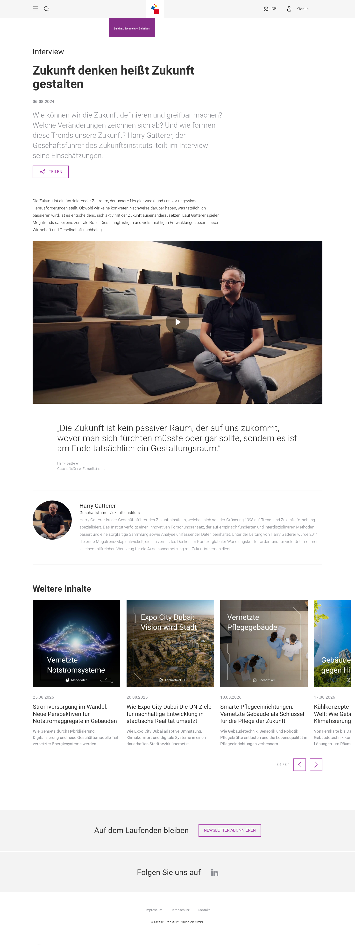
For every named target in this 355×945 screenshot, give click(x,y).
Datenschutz (180, 910)
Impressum (153, 910)
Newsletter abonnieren (230, 830)
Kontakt (204, 910)
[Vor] (316, 764)
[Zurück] (299, 764)
